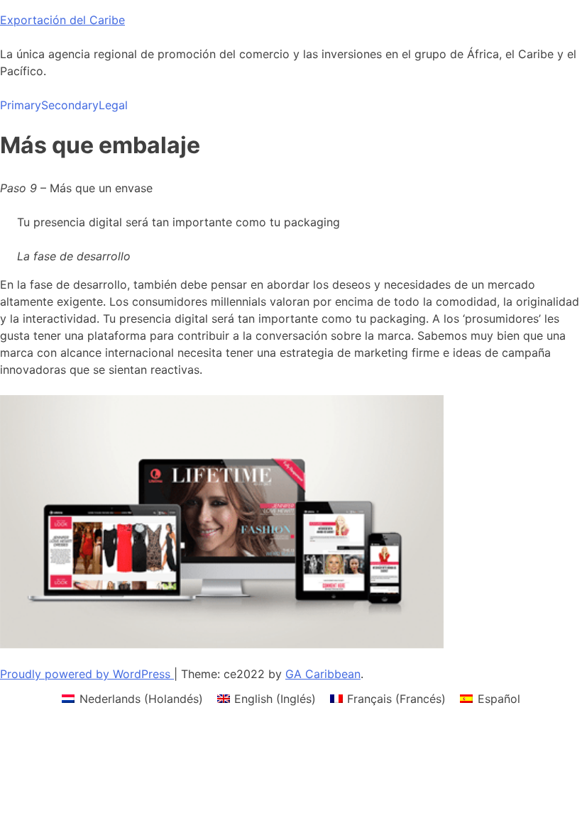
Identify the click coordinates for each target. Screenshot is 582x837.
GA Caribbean (323, 674)
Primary (20, 105)
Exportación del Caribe (62, 20)
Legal (113, 105)
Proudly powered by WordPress (87, 674)
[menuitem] (132, 698)
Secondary (70, 105)
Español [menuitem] (499, 699)
